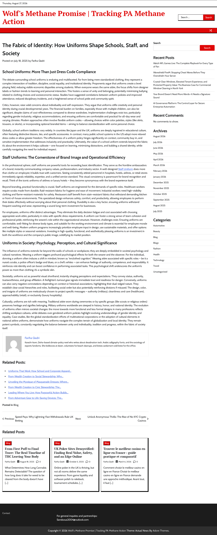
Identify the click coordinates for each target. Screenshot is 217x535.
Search (157, 43)
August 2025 (159, 205)
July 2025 (157, 211)
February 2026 (160, 170)
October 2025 (160, 194)
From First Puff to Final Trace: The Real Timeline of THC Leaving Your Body (25, 453)
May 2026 (158, 153)
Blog (16, 404)
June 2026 (158, 147)
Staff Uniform (125, 169)
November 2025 (161, 188)
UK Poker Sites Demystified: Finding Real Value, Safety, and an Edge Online (74, 453)
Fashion (157, 248)
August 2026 (159, 136)
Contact (6, 513)
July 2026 (157, 142)
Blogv (156, 242)
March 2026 (159, 165)
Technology (158, 260)
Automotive (159, 225)
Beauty (156, 231)
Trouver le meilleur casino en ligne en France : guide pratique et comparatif (124, 453)
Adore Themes (161, 530)
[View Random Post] (210, 30)
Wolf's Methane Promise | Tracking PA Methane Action (83, 17)
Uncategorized (160, 271)
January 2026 (159, 176)
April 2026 (158, 159)
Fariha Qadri (38, 60)
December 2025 (161, 182)
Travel (156, 265)
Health (156, 254)
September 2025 (161, 199)
